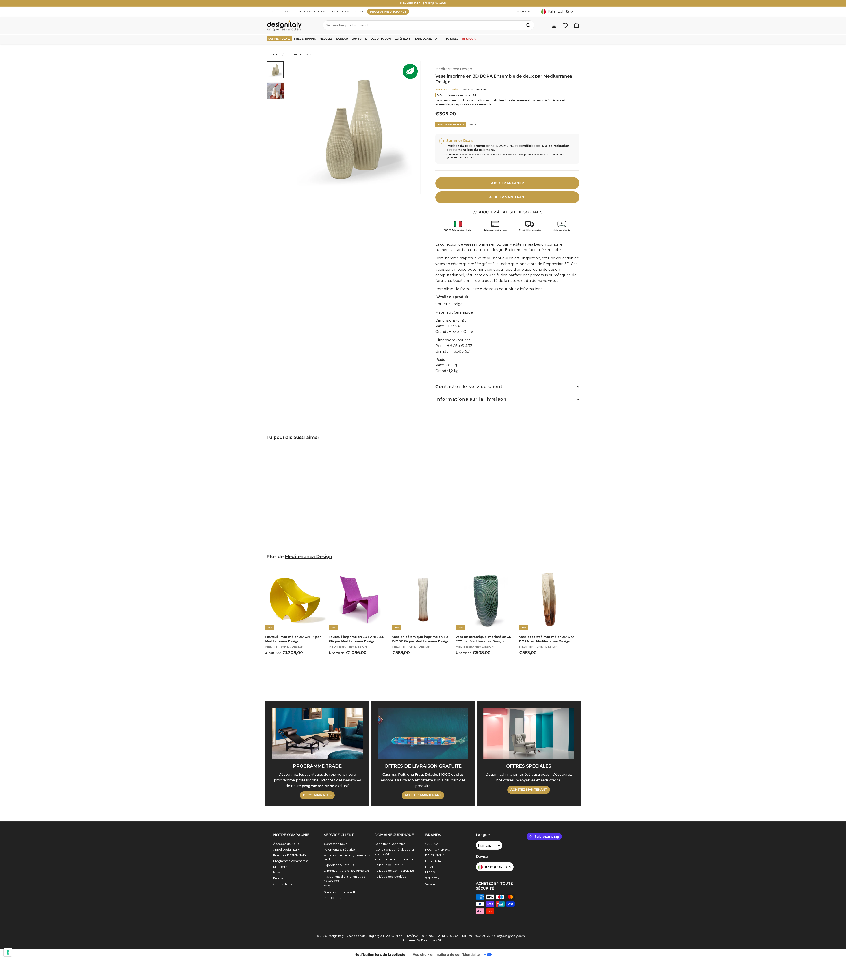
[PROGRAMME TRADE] (317, 733)
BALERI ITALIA (434, 855)
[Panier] (576, 25)
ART (438, 38)
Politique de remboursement (395, 859)
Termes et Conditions (474, 89)
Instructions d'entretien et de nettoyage (344, 878)
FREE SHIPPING (305, 38)
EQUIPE (274, 11)
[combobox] (428, 25)
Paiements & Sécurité (339, 849)
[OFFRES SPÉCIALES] (528, 733)
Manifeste (280, 866)
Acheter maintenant (507, 197)
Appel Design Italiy (286, 849)
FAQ (327, 886)
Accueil (273, 54)
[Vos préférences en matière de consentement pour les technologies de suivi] (8, 952)
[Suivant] (275, 145)
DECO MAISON (381, 38)
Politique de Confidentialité (394, 870)
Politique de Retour (389, 865)
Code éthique (283, 884)
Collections (297, 54)
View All (430, 884)
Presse (278, 878)
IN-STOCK (469, 38)
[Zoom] (354, 127)
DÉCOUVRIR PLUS (317, 795)
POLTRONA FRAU (437, 849)
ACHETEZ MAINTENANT (423, 795)
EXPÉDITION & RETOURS (346, 11)
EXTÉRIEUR (402, 38)
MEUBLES (326, 38)
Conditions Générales (390, 844)
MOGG (430, 872)
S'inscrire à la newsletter (341, 892)
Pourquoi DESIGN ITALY (289, 855)
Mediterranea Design (453, 69)
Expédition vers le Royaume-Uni (346, 870)
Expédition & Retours (339, 865)
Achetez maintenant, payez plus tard (347, 857)
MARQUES (451, 38)
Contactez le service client (469, 386)
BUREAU (342, 38)
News (277, 872)
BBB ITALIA (433, 861)
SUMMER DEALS (279, 38)
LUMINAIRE (359, 38)
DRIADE (430, 866)
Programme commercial (291, 861)
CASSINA (431, 844)
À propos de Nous (286, 844)
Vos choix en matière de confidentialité (446, 954)
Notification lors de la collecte (379, 954)
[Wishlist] (565, 25)
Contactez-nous (335, 844)
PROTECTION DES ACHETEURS (304, 11)
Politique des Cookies (390, 876)
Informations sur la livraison (471, 399)
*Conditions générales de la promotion (394, 851)
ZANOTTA (432, 878)
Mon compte (333, 897)
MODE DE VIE (422, 38)
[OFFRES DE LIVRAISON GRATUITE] (423, 733)
